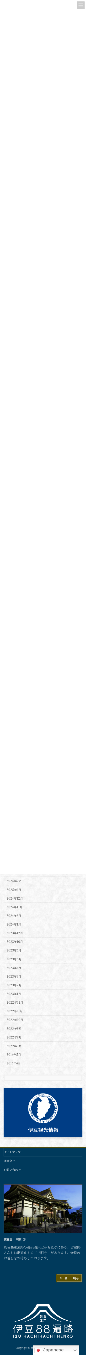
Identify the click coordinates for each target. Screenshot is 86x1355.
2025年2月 (14, 881)
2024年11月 (14, 907)
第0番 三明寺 (69, 1278)
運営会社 (9, 1161)
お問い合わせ (12, 1170)
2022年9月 (14, 1028)
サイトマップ (12, 1152)
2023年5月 (14, 959)
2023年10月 (14, 942)
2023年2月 (14, 985)
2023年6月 (13, 950)
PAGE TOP (79, 1309)
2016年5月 (13, 1054)
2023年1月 (13, 994)
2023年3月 (13, 976)
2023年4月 (13, 968)
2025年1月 (13, 890)
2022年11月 (14, 1011)
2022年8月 (14, 1037)
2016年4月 (13, 1063)
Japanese (53, 1349)
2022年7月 (14, 1046)
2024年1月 (13, 924)
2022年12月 (14, 1003)
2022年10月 (14, 1020)
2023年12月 (14, 933)
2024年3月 (13, 916)
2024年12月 (14, 898)
